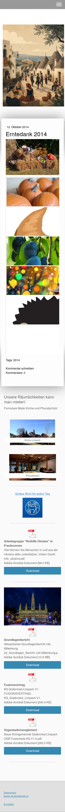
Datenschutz (10, 792)
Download (32, 571)
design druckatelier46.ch (16, 796)
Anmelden (9, 804)
